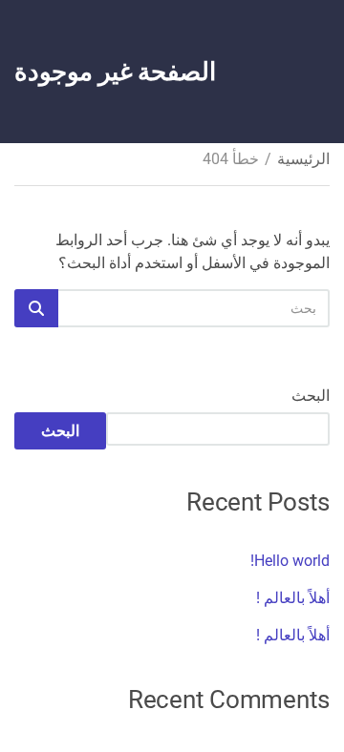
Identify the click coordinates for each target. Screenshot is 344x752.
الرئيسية (303, 159)
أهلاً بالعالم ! (293, 598)
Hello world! (290, 561)
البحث (310, 395)
